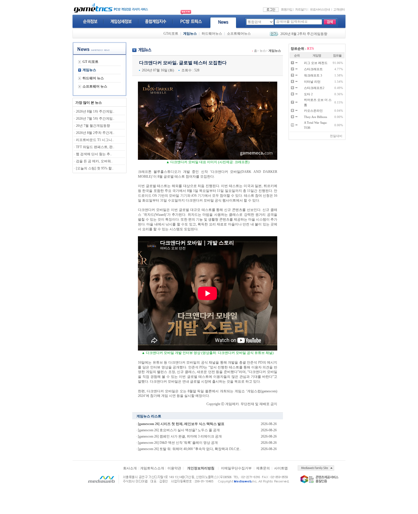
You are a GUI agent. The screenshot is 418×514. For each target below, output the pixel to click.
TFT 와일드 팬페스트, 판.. (95, 147)
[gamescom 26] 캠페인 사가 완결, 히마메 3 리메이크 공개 (180, 436)
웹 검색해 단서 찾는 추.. (94, 154)
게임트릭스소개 (152, 468)
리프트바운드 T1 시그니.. (95, 140)
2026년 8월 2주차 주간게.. (95, 133)
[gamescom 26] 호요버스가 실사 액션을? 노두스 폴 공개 (179, 430)
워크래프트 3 (313, 75)
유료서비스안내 (320, 9)
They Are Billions (315, 117)
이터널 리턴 (312, 81)
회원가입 (286, 9)
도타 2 (308, 94)
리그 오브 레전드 (316, 63)
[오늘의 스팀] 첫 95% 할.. (94, 168)
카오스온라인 (313, 110)
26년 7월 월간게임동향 (93, 126)
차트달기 (301, 9)
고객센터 (339, 9)
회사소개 (130, 468)
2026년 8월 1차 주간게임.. (95, 111)
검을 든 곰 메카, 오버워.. (94, 161)
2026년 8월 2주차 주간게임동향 (303, 34)
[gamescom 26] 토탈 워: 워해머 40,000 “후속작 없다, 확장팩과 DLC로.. (189, 449)
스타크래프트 (313, 69)
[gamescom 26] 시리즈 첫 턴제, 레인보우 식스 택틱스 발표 (181, 424)
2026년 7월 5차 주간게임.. (95, 119)
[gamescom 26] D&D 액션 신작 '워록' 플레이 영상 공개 (178, 443)
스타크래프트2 (314, 88)
